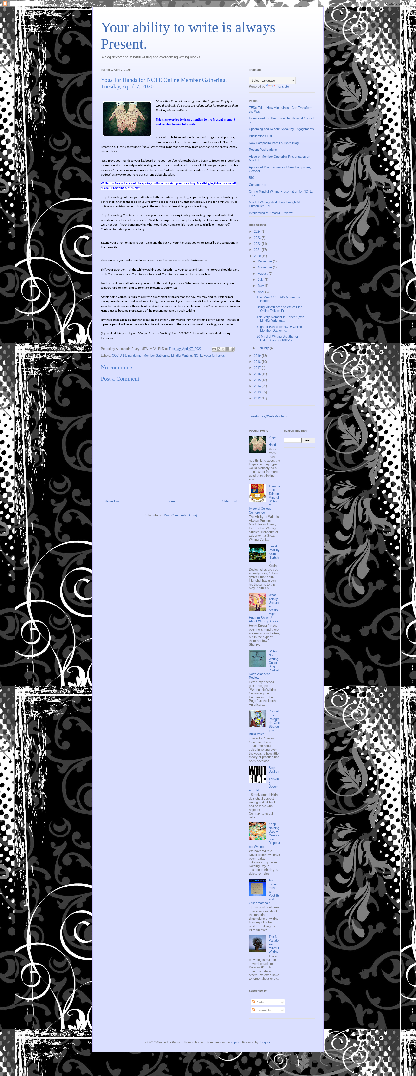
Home (171, 501)
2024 (258, 231)
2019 (258, 356)
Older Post (229, 501)
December (265, 261)
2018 (258, 362)
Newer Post (112, 501)
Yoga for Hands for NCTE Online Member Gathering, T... (279, 329)
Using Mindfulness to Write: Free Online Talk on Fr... (279, 309)
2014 (258, 386)
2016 (258, 374)
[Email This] (214, 349)
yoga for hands (214, 355)
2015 (258, 380)
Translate (282, 86)
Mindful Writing (181, 355)
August (263, 273)
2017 (258, 368)
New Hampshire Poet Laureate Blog (274, 143)
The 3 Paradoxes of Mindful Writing (274, 944)
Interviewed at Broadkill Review (270, 213)
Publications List (260, 136)
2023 (258, 238)
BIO (251, 178)
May (261, 285)
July (261, 279)
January (264, 348)
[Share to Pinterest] (232, 349)
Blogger (265, 1042)
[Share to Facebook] (227, 349)
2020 (258, 256)
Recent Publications (263, 149)
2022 (258, 244)
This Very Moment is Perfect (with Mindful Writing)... (280, 319)
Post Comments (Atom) (180, 515)
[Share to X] (223, 349)
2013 (258, 392)
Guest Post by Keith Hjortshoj (274, 553)
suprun (235, 1042)
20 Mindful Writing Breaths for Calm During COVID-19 (277, 338)
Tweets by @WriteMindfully (268, 416)
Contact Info (257, 185)
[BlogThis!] (218, 349)
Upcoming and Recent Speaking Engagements (281, 129)
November (265, 267)
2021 (258, 250)
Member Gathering (156, 355)
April (261, 292)
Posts (259, 1002)
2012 (258, 398)
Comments (263, 1010)
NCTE (198, 355)
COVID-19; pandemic (127, 355)
